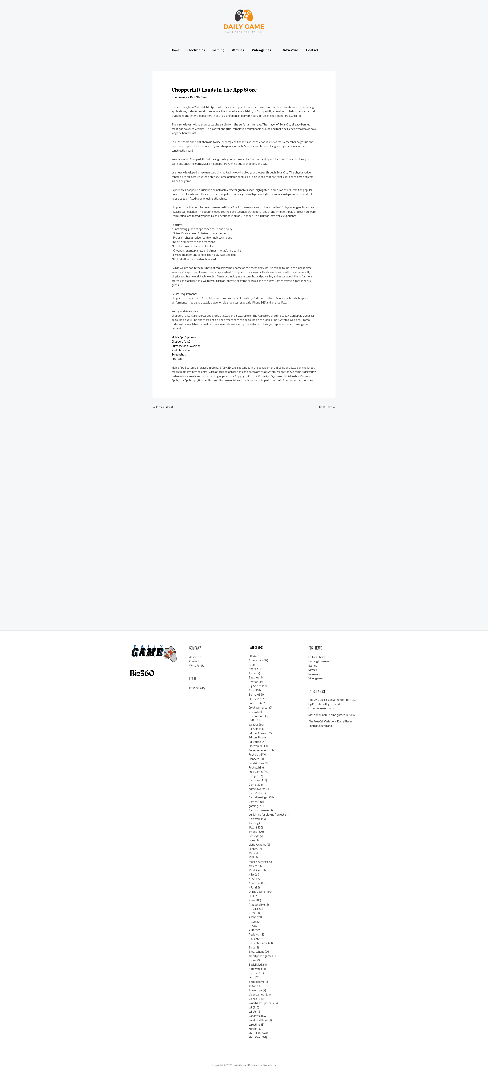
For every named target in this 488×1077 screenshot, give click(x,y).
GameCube (255, 793)
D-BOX (253, 711)
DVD (251, 720)
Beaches (254, 677)
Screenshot (179, 354)
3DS (251, 656)
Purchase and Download (186, 346)
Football (254, 767)
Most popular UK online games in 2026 (331, 715)
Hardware (255, 819)
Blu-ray (253, 694)
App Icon (177, 358)
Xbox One (254, 1037)
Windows (254, 1016)
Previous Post (163, 407)
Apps (252, 673)
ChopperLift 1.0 (181, 341)
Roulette (254, 939)
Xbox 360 (254, 1033)
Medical (253, 853)
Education (255, 742)
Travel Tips (255, 990)
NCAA (252, 879)
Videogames (256, 994)
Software (255, 969)
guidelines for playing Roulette (267, 814)
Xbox (252, 1028)
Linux (252, 840)
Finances (254, 759)
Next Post (327, 407)
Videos (253, 999)
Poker (252, 900)
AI (250, 664)
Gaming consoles (259, 810)
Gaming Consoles (318, 661)
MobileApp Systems (184, 337)
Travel (252, 986)
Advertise (195, 657)
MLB (251, 857)
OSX (251, 896)
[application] (273, 50)
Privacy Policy (197, 688)
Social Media (256, 964)
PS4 (251, 921)
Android (253, 669)
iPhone (253, 831)
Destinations (257, 716)
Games (253, 802)
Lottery (253, 849)
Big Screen (255, 686)
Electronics (255, 746)
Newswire (255, 883)
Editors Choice (257, 733)
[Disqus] (244, 463)
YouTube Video (181, 350)
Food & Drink (256, 763)
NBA (251, 874)
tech (251, 977)
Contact (194, 661)
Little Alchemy (257, 844)
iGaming (254, 823)
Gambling (254, 780)
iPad (192, 97)
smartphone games (261, 956)
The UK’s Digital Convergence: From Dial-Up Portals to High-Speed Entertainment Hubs (332, 704)
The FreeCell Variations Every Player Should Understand (330, 724)
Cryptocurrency (258, 707)
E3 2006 (253, 724)
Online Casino (257, 891)
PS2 (251, 913)
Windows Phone (258, 1020)
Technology (256, 981)
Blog (251, 690)
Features (254, 754)
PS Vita (253, 909)
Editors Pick (256, 737)
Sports (253, 973)
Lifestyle (254, 836)
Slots (252, 947)
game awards (257, 789)
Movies (253, 866)
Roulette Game (258, 943)
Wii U (252, 1011)
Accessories (256, 660)
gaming (253, 806)
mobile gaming (258, 861)
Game (252, 784)
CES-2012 (255, 699)
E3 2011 (253, 729)
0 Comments (179, 97)
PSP (251, 930)
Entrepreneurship (259, 750)
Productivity (256, 904)
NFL (251, 887)
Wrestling (255, 1024)
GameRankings (258, 797)
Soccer (253, 960)
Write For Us (196, 665)
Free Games (256, 771)
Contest (254, 703)
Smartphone (256, 951)
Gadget (253, 776)
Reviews (254, 934)
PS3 (251, 917)
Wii (250, 1007)
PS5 (251, 926)
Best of (253, 682)
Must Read (255, 870)
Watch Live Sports (260, 1003)
